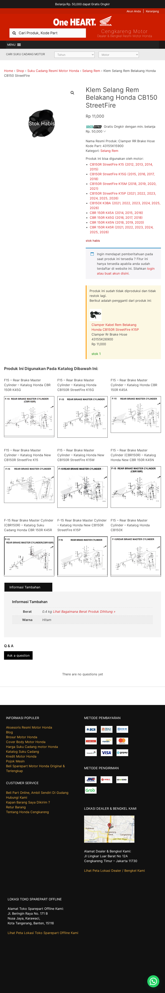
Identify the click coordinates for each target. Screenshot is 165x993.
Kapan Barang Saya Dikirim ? (28, 802)
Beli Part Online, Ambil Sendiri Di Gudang (37, 793)
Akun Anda (134, 11)
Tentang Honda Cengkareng (27, 812)
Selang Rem (91, 71)
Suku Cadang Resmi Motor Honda (53, 71)
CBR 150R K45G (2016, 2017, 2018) (116, 218)
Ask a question (18, 655)
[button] (11, 45)
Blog (9, 732)
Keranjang (152, 11)
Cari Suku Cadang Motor (25, 54)
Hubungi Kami (16, 797)
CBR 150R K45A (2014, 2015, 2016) (116, 213)
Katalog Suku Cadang (22, 751)
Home (8, 71)
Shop (20, 71)
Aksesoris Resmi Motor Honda (29, 727)
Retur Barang (16, 807)
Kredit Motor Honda (21, 756)
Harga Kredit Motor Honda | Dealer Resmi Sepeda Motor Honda (82, 21)
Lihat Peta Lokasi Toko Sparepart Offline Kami (43, 933)
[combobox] (47, 33)
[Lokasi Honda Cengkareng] (109, 842)
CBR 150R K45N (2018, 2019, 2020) (117, 222)
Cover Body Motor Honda (25, 742)
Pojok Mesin (15, 761)
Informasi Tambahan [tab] (24, 587)
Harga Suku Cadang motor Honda (32, 747)
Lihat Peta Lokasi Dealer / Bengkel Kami (114, 871)
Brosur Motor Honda (21, 737)
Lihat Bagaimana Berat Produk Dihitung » (84, 611)
